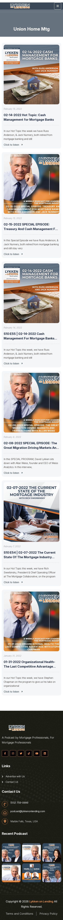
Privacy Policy (48, 913)
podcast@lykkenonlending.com (27, 811)
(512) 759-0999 (19, 802)
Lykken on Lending (41, 901)
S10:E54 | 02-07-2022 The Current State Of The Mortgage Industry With (30, 557)
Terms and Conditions (19, 913)
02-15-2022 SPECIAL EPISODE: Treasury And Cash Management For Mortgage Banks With (31, 229)
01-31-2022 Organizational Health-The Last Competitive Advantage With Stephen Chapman (29, 666)
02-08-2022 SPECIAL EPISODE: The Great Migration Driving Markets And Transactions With (31, 447)
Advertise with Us (15, 776)
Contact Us (11, 782)
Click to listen (11, 144)
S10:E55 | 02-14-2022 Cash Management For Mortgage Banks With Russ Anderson (29, 338)
